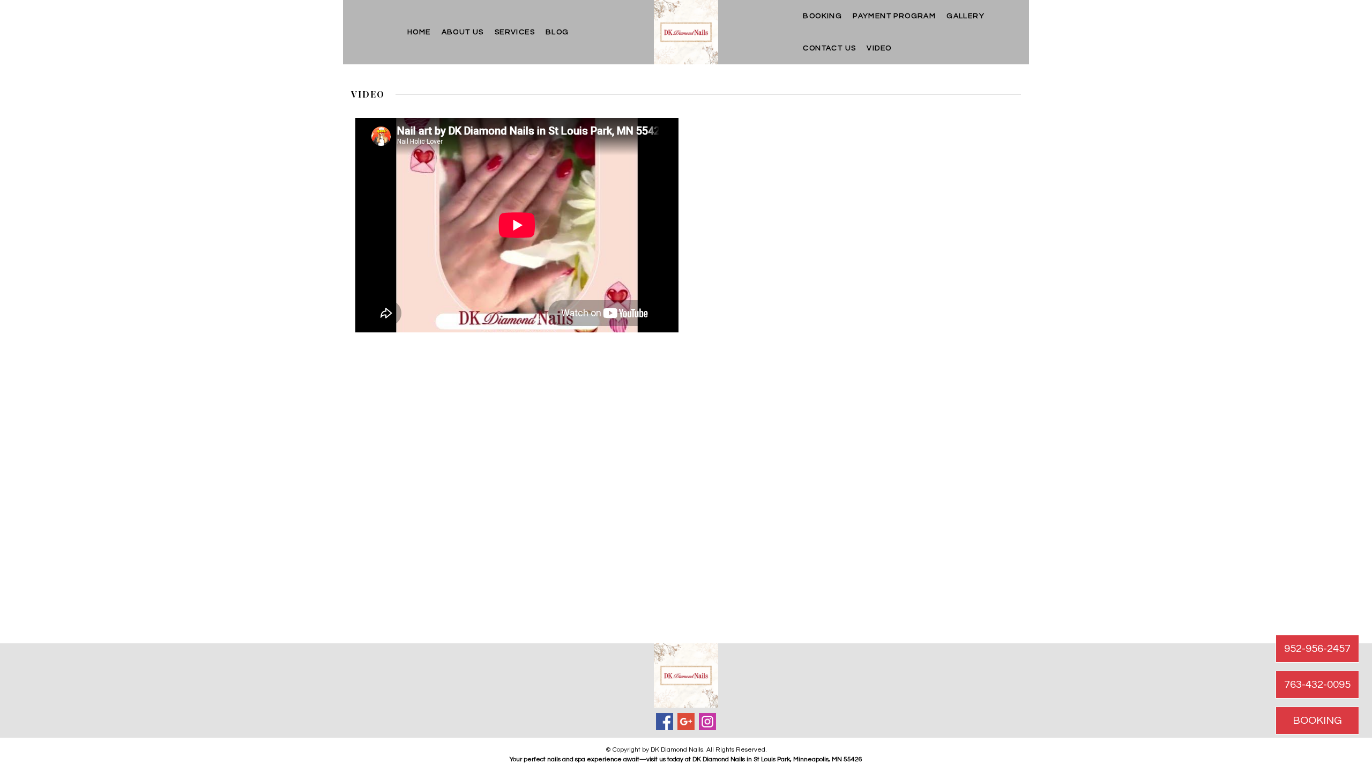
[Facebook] (664, 721)
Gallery (965, 16)
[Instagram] (707, 721)
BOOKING (822, 16)
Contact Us (829, 48)
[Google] (686, 721)
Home (419, 32)
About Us (463, 32)
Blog (557, 32)
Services (515, 32)
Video (879, 48)
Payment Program (894, 16)
